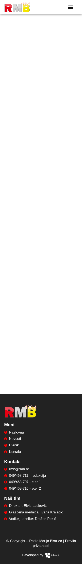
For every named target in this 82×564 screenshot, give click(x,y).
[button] (70, 7)
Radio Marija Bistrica (45, 541)
